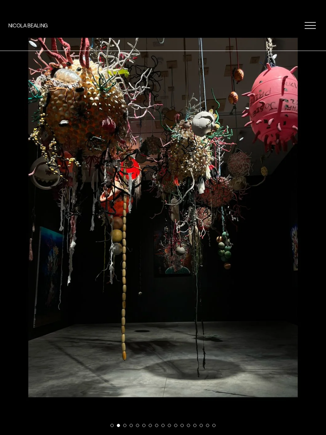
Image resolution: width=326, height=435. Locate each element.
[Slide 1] (112, 425)
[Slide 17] (214, 425)
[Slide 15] (201, 425)
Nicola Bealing (28, 25)
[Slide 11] (175, 425)
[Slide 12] (182, 425)
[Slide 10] (169, 425)
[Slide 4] (131, 425)
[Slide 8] (156, 425)
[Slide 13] (188, 425)
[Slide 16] (207, 425)
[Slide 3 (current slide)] (124, 425)
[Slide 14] (194, 425)
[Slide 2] (118, 425)
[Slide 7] (150, 425)
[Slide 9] (163, 425)
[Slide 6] (143, 425)
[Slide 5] (137, 425)
